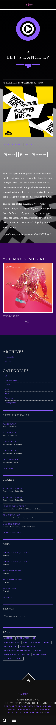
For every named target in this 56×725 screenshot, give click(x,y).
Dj (34, 638)
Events (7, 385)
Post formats (11, 655)
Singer (26, 655)
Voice (19, 659)
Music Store (40, 155)
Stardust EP (11, 316)
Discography (10, 468)
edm (6, 144)
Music (7, 389)
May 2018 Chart (11, 524)
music (47, 642)
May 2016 (9, 361)
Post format (9, 398)
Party (38, 651)
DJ (6, 376)
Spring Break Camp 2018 (16, 553)
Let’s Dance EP (11, 459)
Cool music (23, 638)
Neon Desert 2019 (12, 571)
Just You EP (9, 442)
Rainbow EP (9, 424)
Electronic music (11, 380)
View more (28, 288)
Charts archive (12, 533)
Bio (26, 713)
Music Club (10, 646)
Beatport (11, 155)
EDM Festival (10, 588)
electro (17, 144)
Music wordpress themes (18, 651)
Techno (8, 659)
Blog (11, 713)
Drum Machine (12, 642)
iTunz (25, 155)
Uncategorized (10, 403)
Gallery (35, 642)
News (7, 394)
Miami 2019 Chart (12, 488)
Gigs (31, 706)
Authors (9, 638)
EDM (25, 642)
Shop (39, 713)
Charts (47, 706)
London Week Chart (14, 506)
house (29, 144)
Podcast (9, 706)
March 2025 (9, 357)
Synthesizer (40, 655)
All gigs (8, 597)
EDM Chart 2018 (11, 515)
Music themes (27, 646)
